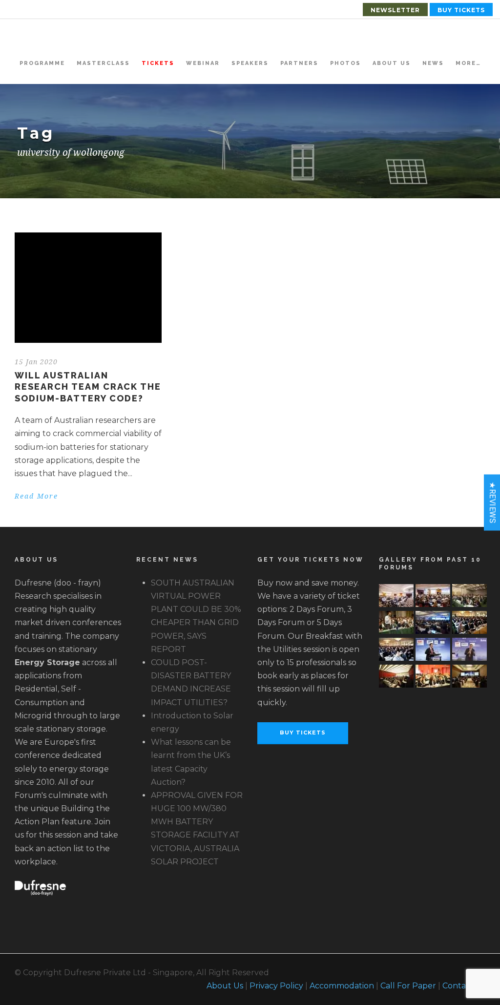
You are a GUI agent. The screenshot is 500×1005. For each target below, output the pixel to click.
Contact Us (463, 985)
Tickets (158, 63)
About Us (392, 63)
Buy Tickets (461, 10)
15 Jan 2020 (36, 362)
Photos (345, 63)
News (433, 63)
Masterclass (103, 63)
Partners (299, 63)
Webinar (203, 63)
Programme (42, 63)
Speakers (250, 63)
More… (468, 63)
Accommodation (342, 985)
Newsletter (395, 10)
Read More (36, 496)
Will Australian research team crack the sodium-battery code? (88, 386)
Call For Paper (408, 985)
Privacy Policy (276, 985)
